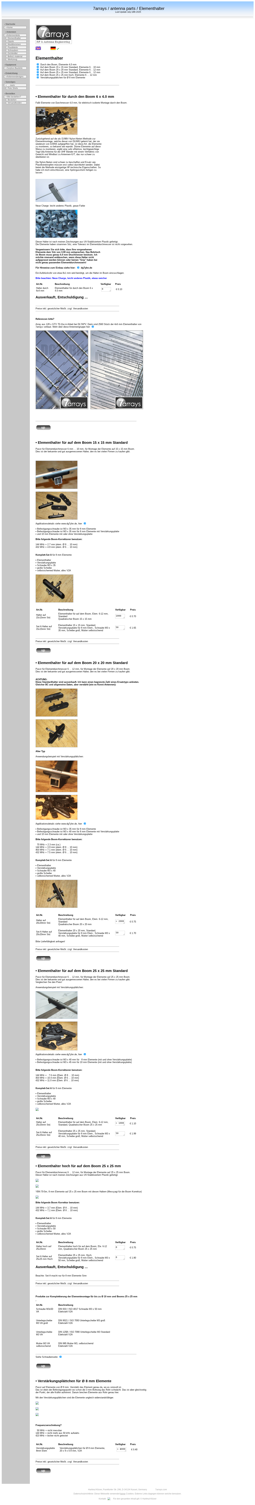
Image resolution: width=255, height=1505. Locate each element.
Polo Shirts (13, 88)
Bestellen (12, 100)
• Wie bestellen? (13, 97)
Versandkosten (15, 103)
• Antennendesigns (14, 77)
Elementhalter (14, 38)
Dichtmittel (13, 53)
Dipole (11, 41)
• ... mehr (10, 85)
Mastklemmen (14, 44)
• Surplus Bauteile (14, 68)
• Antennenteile (13, 35)
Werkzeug (12, 59)
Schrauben (13, 50)
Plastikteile (13, 47)
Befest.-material (15, 56)
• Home (9, 27)
